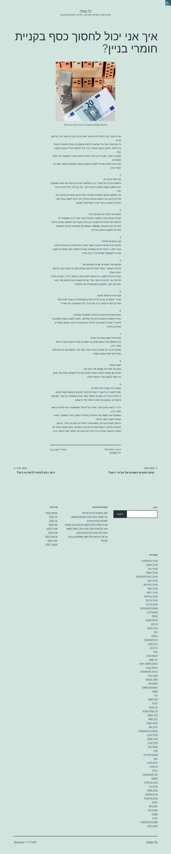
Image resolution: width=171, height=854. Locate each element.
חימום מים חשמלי (150, 687)
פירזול (155, 770)
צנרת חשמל (152, 790)
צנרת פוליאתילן (151, 798)
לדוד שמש (153, 719)
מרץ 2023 (53, 532)
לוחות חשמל (152, 723)
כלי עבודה (85, 11)
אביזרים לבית (152, 600)
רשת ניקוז (153, 806)
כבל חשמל (153, 699)
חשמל (155, 691)
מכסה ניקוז (153, 746)
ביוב (156, 632)
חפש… (155, 507)
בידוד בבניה (152, 628)
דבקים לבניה (152, 655)
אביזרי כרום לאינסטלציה (147, 576)
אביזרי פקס (153, 588)
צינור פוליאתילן (151, 782)
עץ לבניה (154, 766)
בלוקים (154, 636)
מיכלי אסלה (152, 739)
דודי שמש (153, 659)
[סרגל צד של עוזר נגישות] (168, 3)
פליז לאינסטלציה (150, 774)
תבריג (155, 818)
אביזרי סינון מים (151, 584)
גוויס (156, 651)
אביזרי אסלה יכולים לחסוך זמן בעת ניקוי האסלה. (86, 524)
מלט (156, 751)
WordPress (19, 842)
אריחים (154, 624)
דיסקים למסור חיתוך (148, 663)
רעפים (155, 802)
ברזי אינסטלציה (151, 640)
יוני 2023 (53, 520)
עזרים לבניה (152, 762)
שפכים (155, 814)
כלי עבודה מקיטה (150, 711)
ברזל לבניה (153, 644)
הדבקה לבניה (152, 667)
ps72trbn (113, 453)
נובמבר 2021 (52, 544)
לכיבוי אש (153, 727)
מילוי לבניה (153, 743)
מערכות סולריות (151, 754)
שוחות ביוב (153, 810)
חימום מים (153, 683)
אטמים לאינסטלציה (149, 608)
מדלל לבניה (152, 735)
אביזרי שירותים (151, 596)
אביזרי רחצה (152, 592)
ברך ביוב (154, 648)
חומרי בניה (54, 450)
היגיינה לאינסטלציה (149, 671)
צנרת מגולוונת (151, 794)
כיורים (155, 703)
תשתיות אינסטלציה (149, 822)
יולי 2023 (53, 517)
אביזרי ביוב (153, 568)
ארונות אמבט (152, 620)
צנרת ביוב (153, 786)
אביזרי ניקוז (153, 580)
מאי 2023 (53, 524)
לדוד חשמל (153, 715)
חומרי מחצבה (151, 679)
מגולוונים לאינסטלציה (148, 731)
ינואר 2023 (52, 540)
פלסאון (154, 778)
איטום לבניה (152, 612)
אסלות (155, 616)
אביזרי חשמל (152, 572)
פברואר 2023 (51, 536)
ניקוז (156, 758)
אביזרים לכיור (152, 604)
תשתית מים (152, 826)
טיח (156, 695)
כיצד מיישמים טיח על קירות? (95, 513)
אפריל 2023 (52, 528)
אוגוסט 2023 (52, 513)
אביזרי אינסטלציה (150, 560)
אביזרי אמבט (152, 564)
